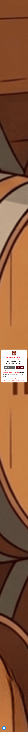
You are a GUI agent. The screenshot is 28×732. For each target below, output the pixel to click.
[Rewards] (4, 728)
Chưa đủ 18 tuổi (9, 367)
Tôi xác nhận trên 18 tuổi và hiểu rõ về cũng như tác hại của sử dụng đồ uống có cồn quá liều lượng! (13, 373)
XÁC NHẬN (20, 367)
